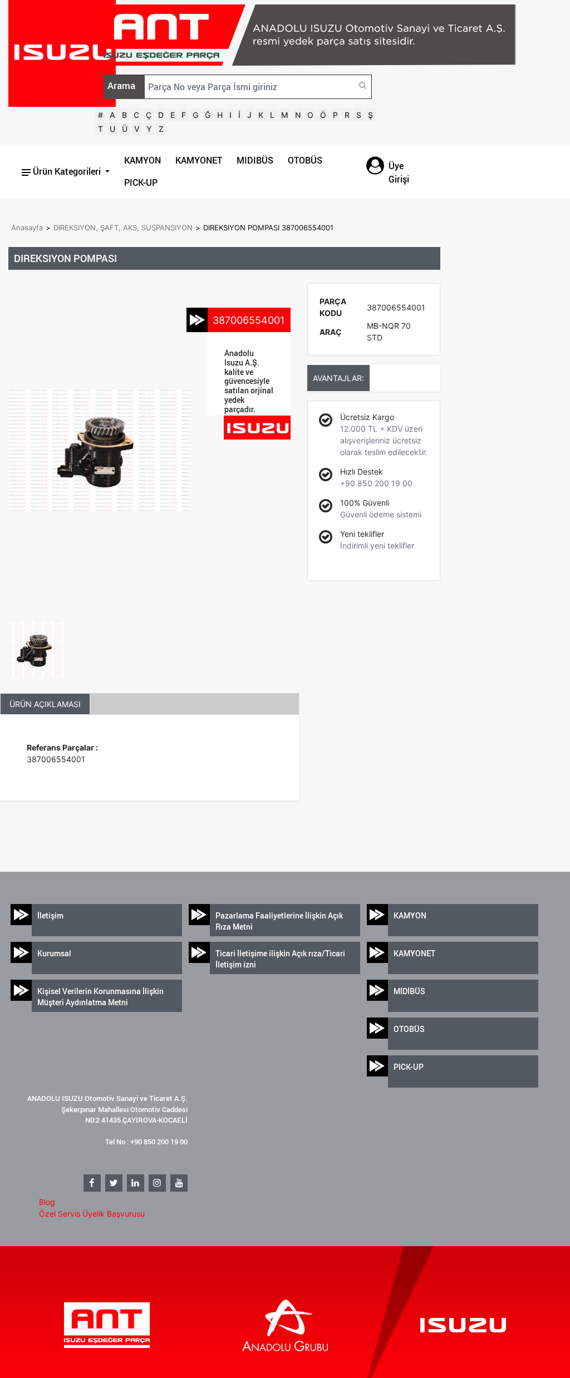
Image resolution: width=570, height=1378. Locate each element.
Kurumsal (54, 953)
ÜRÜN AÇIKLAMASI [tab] (45, 704)
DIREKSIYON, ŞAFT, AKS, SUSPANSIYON (123, 227)
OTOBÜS (305, 160)
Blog (47, 1202)
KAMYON (142, 160)
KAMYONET (198, 160)
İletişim (50, 915)
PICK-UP (141, 182)
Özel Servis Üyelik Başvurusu (92, 1213)
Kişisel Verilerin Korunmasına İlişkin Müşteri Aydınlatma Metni (100, 996)
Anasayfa (27, 227)
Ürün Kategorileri (67, 171)
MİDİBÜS (409, 991)
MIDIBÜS (255, 160)
